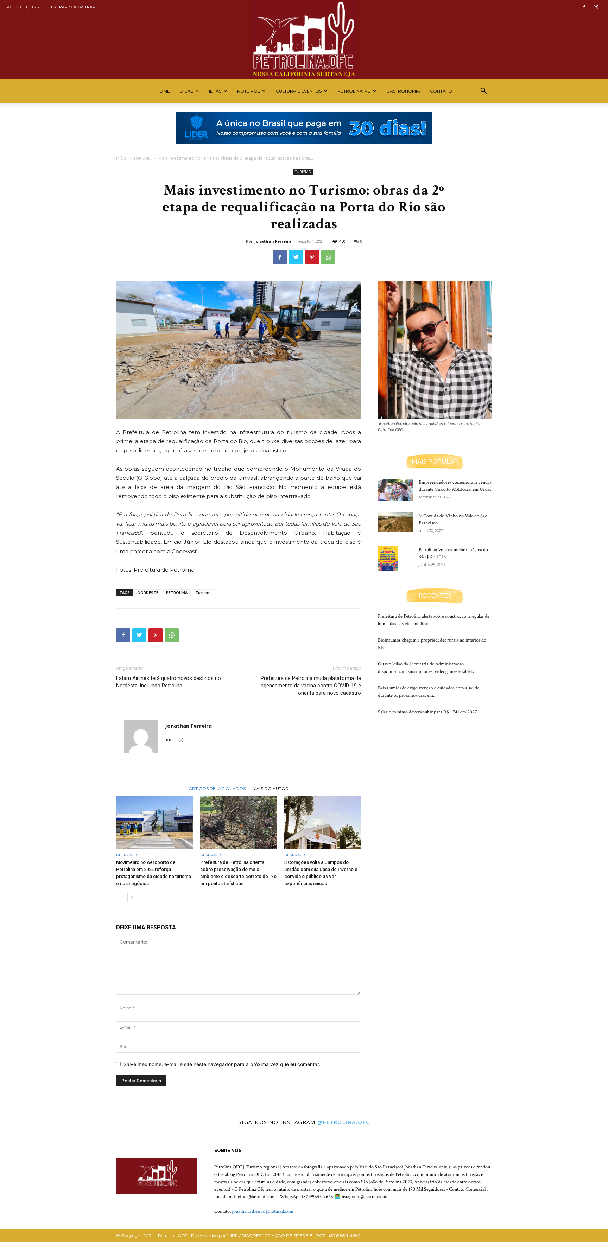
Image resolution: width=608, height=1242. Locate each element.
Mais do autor (271, 788)
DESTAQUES (127, 855)
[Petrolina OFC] (304, 39)
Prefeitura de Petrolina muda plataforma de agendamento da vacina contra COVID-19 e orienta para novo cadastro (311, 685)
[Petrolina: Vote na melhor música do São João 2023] (388, 558)
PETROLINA (177, 592)
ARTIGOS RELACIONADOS (217, 788)
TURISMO (142, 158)
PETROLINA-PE (353, 91)
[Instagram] (595, 7)
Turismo (203, 592)
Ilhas (215, 91)
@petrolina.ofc (343, 1122)
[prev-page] (120, 897)
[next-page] (131, 897)
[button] (483, 91)
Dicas (186, 91)
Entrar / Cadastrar (73, 7)
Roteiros (248, 91)
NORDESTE (148, 592)
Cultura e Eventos (299, 91)
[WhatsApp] (328, 257)
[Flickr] (171, 740)
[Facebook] (584, 7)
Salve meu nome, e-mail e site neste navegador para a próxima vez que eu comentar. (222, 1064)
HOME (163, 91)
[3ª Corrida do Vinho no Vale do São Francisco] (395, 522)
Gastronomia (403, 91)
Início (121, 158)
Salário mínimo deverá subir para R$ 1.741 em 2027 (427, 712)
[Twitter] (296, 257)
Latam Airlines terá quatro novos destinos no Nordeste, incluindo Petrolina (168, 682)
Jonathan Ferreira (273, 241)
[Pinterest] (312, 257)
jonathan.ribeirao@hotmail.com (262, 1211)
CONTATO (441, 91)
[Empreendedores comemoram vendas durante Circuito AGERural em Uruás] (395, 490)
